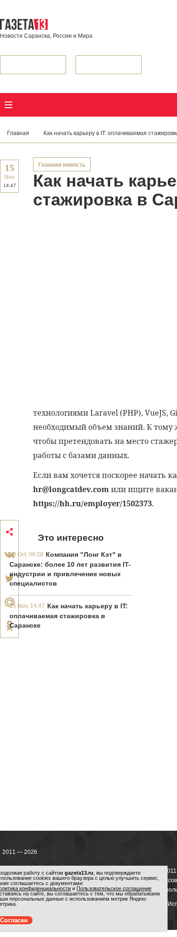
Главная (18, 133)
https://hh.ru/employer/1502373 (92, 503)
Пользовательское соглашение (114, 888)
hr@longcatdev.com (71, 489)
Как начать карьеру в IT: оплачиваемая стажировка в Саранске (68, 615)
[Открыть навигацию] (8, 105)
